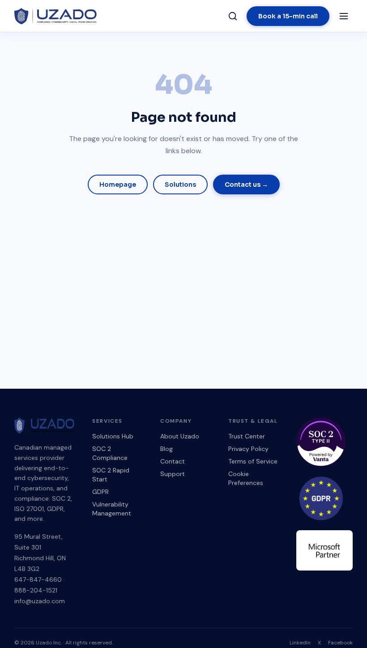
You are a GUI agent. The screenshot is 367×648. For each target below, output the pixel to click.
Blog (166, 449)
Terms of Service (252, 461)
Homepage (117, 184)
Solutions (180, 184)
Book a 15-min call (288, 16)
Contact (172, 461)
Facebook (340, 642)
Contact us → (246, 184)
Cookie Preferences (245, 478)
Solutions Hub (112, 436)
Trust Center (246, 436)
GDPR (100, 492)
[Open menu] (344, 16)
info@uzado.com (39, 601)
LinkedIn (300, 642)
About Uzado (179, 436)
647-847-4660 (38, 579)
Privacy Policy (248, 449)
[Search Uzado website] (232, 16)
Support (172, 474)
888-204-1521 (35, 590)
